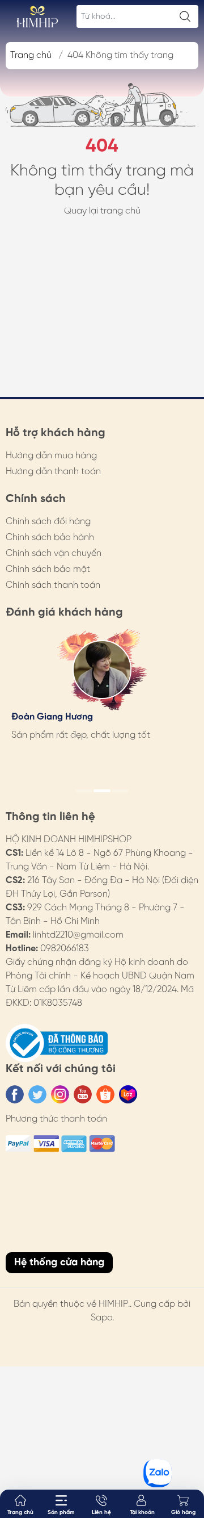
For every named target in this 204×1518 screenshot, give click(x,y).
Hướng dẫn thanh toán (53, 471)
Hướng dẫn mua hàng (51, 456)
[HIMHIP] (37, 16)
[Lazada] (128, 1094)
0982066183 (64, 949)
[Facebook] (15, 1094)
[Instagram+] (60, 1094)
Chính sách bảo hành (50, 537)
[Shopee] (105, 1094)
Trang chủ (31, 55)
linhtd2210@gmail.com (78, 935)
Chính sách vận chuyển (53, 553)
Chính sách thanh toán (53, 585)
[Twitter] (37, 1094)
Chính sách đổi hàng (48, 521)
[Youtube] (83, 1094)
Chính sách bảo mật (48, 569)
